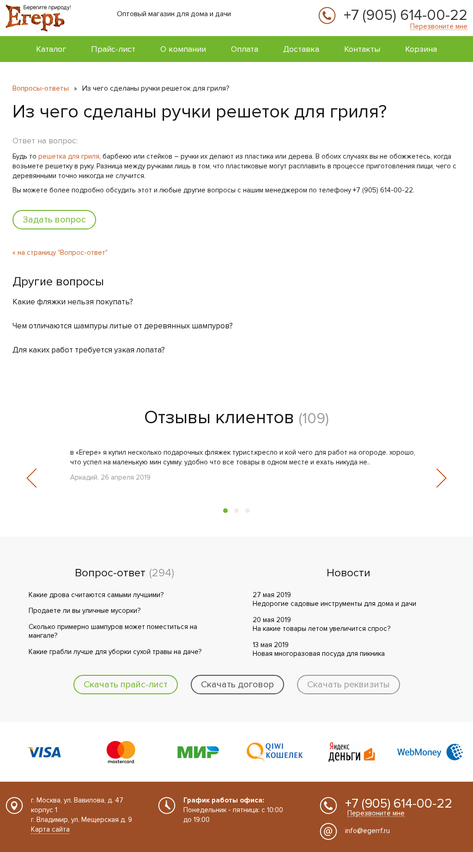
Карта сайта (50, 829)
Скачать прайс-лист (126, 684)
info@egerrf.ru (367, 830)
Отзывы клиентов (219, 417)
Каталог (51, 49)
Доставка (301, 49)
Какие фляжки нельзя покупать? (72, 302)
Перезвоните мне (438, 26)
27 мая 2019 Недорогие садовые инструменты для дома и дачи (334, 599)
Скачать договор (237, 684)
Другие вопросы (58, 281)
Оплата (244, 49)
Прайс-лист (113, 49)
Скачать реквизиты (348, 684)
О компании (183, 49)
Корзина (421, 49)
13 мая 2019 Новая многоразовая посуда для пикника (319, 649)
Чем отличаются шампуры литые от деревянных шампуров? (122, 326)
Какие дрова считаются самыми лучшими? (96, 595)
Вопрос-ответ (110, 573)
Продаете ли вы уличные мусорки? (84, 610)
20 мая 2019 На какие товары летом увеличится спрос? (321, 624)
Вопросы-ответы (40, 88)
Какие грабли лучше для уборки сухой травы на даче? (115, 652)
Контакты (362, 49)
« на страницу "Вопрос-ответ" (60, 252)
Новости (348, 573)
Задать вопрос (54, 219)
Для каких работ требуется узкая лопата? (88, 350)
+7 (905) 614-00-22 (405, 15)
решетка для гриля (68, 156)
